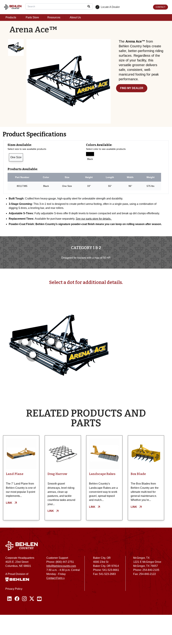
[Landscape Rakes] (104, 453)
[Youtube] (39, 598)
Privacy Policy (13, 588)
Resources (53, 17)
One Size (16, 157)
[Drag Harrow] (63, 453)
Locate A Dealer (110, 7)
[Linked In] (9, 598)
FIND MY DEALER (131, 88)
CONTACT (160, 7)
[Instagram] (24, 598)
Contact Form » (55, 578)
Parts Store (32, 17)
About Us (75, 17)
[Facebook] (17, 598)
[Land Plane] (21, 453)
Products (11, 17)
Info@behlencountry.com (61, 565)
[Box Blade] (146, 453)
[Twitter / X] (31, 598)
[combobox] (59, 6)
